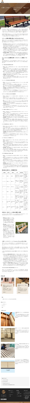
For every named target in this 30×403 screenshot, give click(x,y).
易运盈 (23, 402)
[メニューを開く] (28, 1)
